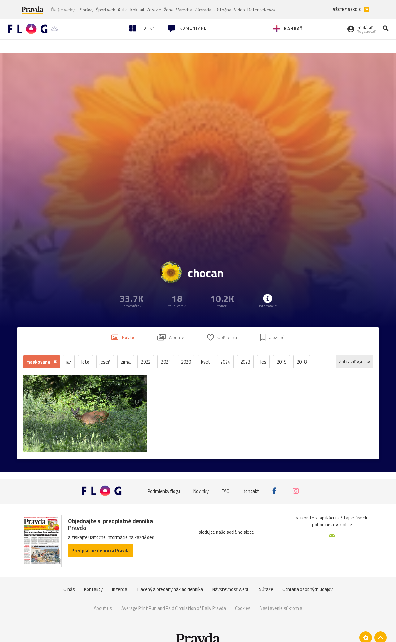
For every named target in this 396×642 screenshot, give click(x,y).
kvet (205, 361)
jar (68, 361)
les (263, 361)
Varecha (184, 9)
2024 (225, 361)
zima (126, 361)
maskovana (38, 361)
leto (85, 361)
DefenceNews (261, 9)
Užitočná (222, 9)
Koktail (137, 9)
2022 (146, 361)
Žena (169, 9)
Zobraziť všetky (354, 361)
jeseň (105, 361)
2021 (166, 361)
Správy (86, 9)
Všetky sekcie (347, 9)
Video (239, 9)
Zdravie (153, 9)
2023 (245, 361)
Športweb (105, 9)
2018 (302, 361)
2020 (186, 361)
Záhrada (203, 9)
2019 (281, 361)
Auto (123, 9)
